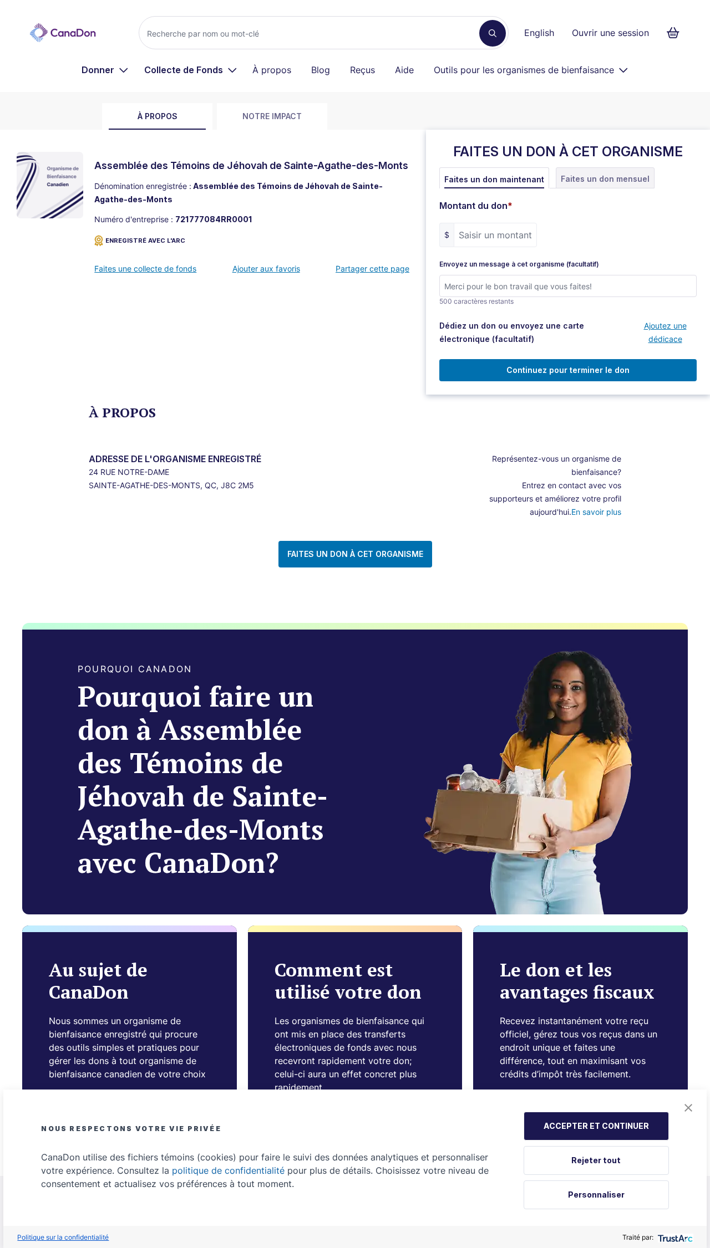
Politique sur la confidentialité (63, 1237)
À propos (271, 69)
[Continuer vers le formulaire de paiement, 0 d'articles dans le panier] (676, 32)
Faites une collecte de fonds (145, 268)
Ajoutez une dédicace (665, 332)
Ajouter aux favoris (266, 268)
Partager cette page (372, 268)
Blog (320, 69)
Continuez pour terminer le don (568, 370)
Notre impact (272, 116)
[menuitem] (105, 70)
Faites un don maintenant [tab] (494, 179)
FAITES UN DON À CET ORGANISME (355, 554)
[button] (688, 1108)
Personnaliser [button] (596, 1194)
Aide (404, 69)
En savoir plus (596, 511)
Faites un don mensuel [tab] (605, 178)
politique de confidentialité (228, 1170)
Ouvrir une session (610, 32)
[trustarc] (674, 1237)
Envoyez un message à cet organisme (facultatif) (519, 264)
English (539, 32)
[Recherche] (492, 33)
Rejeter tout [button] (596, 1160)
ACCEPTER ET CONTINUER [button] (596, 1126)
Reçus (362, 69)
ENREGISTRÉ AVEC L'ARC (145, 240)
